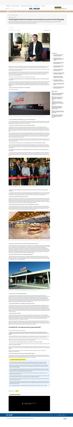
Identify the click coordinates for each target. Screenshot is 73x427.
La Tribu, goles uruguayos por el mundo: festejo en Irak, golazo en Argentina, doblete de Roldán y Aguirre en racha (57, 107)
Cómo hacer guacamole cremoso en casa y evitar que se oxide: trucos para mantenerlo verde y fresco (58, 66)
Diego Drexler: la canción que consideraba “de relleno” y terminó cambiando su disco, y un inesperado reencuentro (57, 102)
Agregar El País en (46, 30)
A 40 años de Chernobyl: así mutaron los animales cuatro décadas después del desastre (58, 84)
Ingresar (65, 8)
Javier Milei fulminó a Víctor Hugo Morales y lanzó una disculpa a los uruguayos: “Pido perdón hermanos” (58, 77)
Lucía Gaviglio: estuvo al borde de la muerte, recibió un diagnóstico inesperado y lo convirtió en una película (57, 98)
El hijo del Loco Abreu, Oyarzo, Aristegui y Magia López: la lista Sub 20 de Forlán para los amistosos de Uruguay (58, 73)
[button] (19, 30)
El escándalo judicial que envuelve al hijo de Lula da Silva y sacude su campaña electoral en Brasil (58, 55)
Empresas (26, 11)
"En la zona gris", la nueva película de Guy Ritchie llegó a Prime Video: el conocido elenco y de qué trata (58, 94)
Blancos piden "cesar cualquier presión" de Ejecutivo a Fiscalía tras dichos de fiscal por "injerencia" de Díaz (58, 80)
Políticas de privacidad (31, 418)
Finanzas (17, 11)
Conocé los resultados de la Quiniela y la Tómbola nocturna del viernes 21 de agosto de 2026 (58, 112)
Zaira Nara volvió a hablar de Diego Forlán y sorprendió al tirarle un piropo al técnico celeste (58, 70)
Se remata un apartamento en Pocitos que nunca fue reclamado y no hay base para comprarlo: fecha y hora (58, 87)
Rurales (21, 11)
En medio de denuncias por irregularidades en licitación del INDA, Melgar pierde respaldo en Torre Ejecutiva (58, 59)
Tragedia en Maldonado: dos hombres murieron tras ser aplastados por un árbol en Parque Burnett (58, 63)
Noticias (12, 11)
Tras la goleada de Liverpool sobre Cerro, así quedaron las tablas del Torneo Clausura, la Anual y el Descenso (57, 116)
